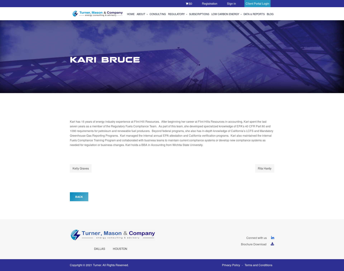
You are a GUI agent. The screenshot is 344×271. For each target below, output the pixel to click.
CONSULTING (158, 14)
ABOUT (141, 14)
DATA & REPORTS (254, 14)
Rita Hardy (264, 168)
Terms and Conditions (258, 265)
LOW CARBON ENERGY (225, 14)
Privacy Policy (231, 265)
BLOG (270, 14)
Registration (209, 3)
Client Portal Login (257, 3)
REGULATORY (176, 14)
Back (79, 197)
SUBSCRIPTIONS (199, 14)
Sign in (231, 3)
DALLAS (99, 249)
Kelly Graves (81, 168)
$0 (190, 3)
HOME (131, 14)
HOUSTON (120, 249)
